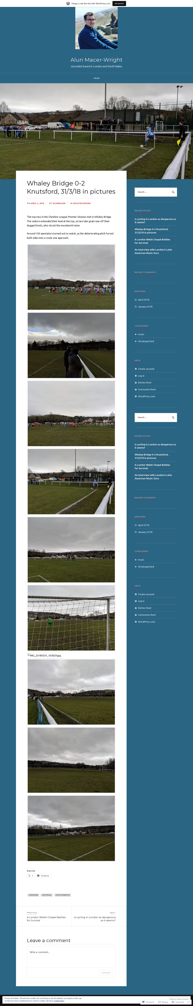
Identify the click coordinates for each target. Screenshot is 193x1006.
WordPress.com (146, 396)
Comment (105, 972)
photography (63, 895)
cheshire (33, 895)
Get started (119, 3)
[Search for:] (156, 192)
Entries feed (144, 382)
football (47, 895)
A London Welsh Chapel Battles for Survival (152, 241)
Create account (146, 368)
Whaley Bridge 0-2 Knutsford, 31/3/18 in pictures (151, 231)
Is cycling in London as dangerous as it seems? (155, 221)
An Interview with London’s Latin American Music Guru (153, 251)
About (97, 78)
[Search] (173, 192)
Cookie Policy (59, 1001)
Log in (141, 375)
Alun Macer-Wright (96, 59)
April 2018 (143, 299)
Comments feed (147, 389)
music (141, 334)
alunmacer (59, 203)
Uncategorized (82, 203)
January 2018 (145, 306)
